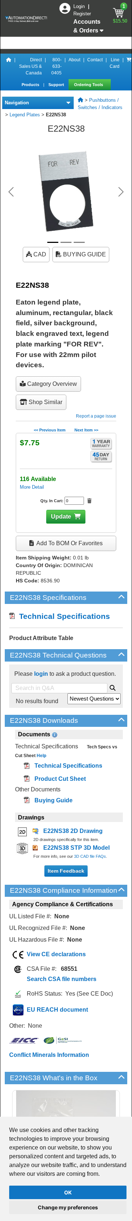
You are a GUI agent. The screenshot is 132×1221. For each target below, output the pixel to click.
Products (31, 84)
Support (56, 84)
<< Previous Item (50, 430)
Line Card (115, 63)
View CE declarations (56, 954)
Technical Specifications (62, 616)
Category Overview (51, 384)
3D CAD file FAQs (90, 856)
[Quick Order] (129, 66)
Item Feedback (66, 871)
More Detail (32, 487)
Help (41, 755)
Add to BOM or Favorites (69, 543)
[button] (11, 192)
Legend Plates (25, 114)
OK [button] (68, 1192)
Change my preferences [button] (68, 1207)
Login (79, 6)
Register (82, 13)
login (41, 674)
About (74, 59)
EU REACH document (57, 1010)
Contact (95, 59)
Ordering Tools (89, 84)
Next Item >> (86, 430)
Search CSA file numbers (61, 979)
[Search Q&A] (112, 687)
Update (61, 516)
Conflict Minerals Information (49, 1055)
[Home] (8, 66)
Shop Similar (44, 402)
